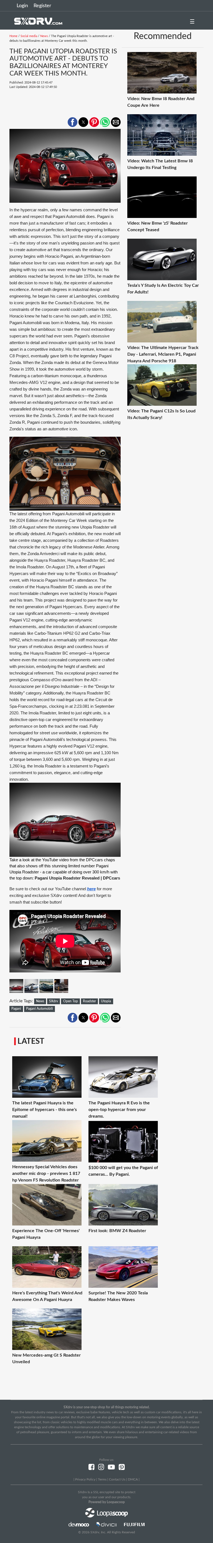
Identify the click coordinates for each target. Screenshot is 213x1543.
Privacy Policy (85, 1479)
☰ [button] (192, 22)
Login (22, 5)
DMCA (133, 1479)
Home (13, 36)
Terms (102, 1479)
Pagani (16, 1008)
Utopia (106, 1001)
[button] (72, 122)
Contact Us (117, 1479)
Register (42, 5)
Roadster (89, 1001)
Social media (29, 36)
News (44, 36)
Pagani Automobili (39, 1008)
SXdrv (53, 1001)
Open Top (70, 1001)
